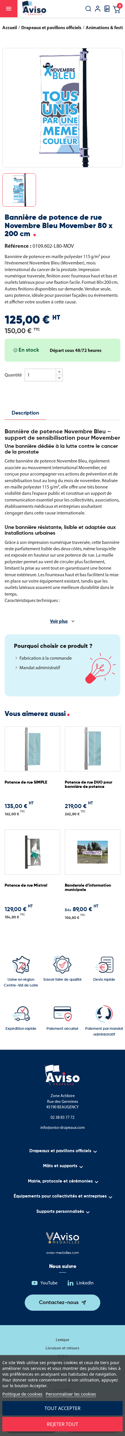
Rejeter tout (62, 1424)
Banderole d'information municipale (88, 887)
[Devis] (106, 10)
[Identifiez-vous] (97, 9)
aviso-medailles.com (62, 1253)
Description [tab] (25, 413)
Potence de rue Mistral (26, 885)
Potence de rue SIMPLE (26, 782)
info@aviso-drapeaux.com (62, 1127)
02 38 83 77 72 (62, 1117)
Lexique (62, 1339)
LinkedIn (85, 1283)
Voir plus (59, 621)
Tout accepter (62, 1408)
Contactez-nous (58, 1302)
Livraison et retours (62, 1348)
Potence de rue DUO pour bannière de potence (88, 784)
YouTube (49, 1283)
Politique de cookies (22, 1394)
